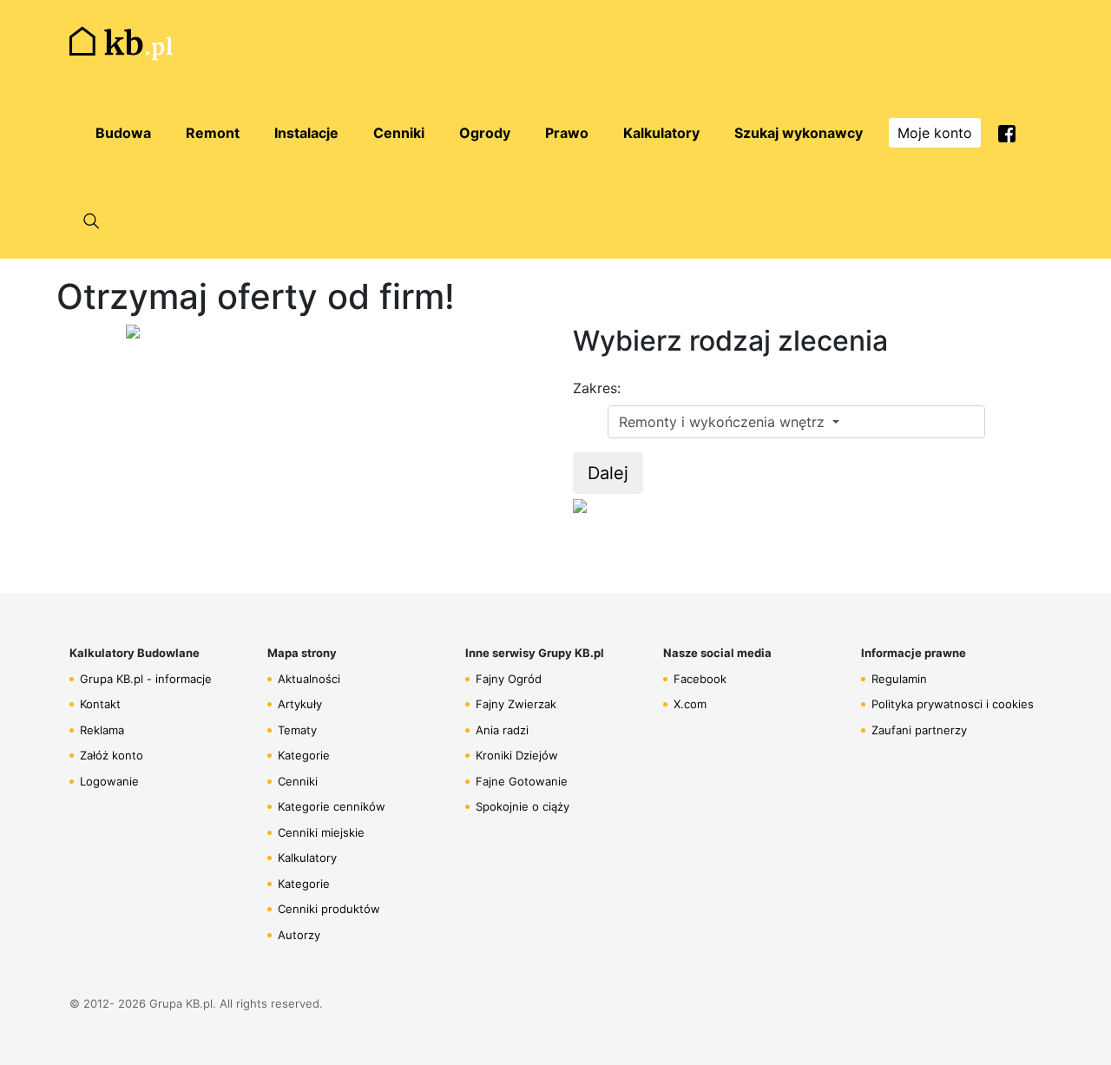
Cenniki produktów (329, 909)
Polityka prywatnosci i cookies (952, 704)
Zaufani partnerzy (919, 730)
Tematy (297, 730)
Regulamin (899, 679)
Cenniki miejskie (321, 832)
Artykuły (300, 704)
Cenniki (298, 781)
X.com (690, 704)
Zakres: (597, 388)
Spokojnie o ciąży (522, 806)
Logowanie (109, 781)
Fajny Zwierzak (516, 704)
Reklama (102, 730)
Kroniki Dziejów (517, 755)
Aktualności (309, 679)
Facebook (700, 679)
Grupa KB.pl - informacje (146, 679)
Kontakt (100, 704)
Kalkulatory (307, 857)
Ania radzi (502, 730)
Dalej (608, 473)
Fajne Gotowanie (522, 781)
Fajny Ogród (509, 679)
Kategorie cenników (331, 806)
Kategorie (304, 755)
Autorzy (299, 935)
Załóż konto (111, 755)
